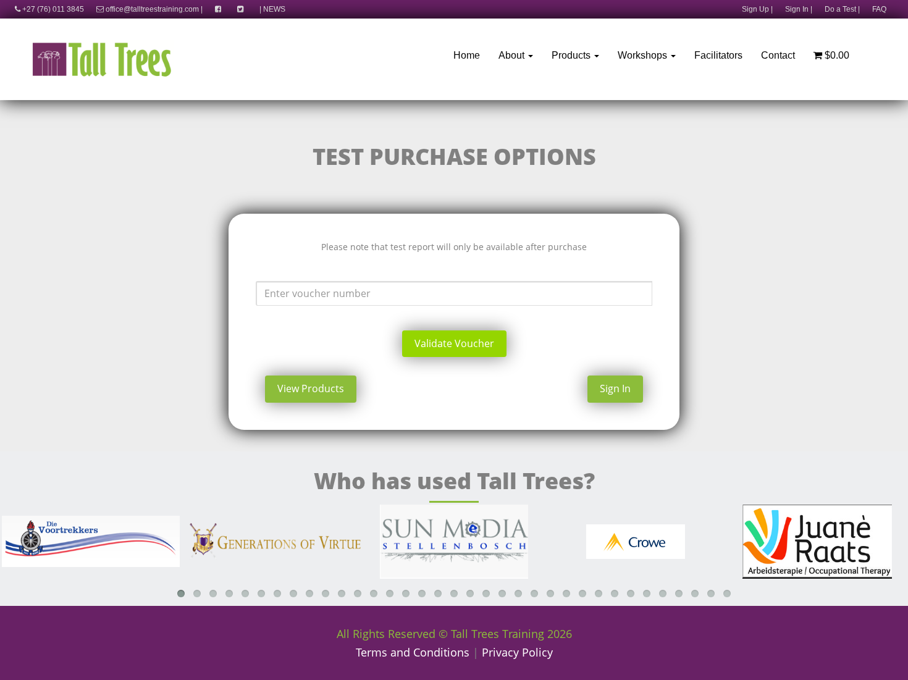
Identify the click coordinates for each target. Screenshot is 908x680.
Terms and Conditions (412, 652)
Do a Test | (842, 9)
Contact (778, 55)
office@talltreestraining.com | (153, 9)
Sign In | (798, 9)
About (512, 55)
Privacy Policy (517, 652)
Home (466, 55)
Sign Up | (757, 9)
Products (572, 55)
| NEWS (272, 9)
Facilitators (718, 55)
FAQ (879, 9)
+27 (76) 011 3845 (52, 9)
